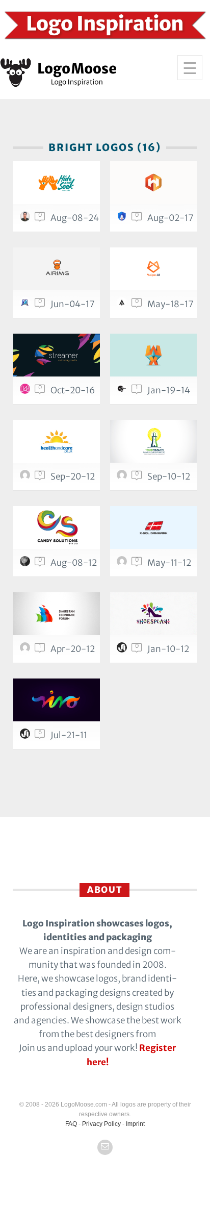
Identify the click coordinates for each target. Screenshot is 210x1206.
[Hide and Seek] (56, 182)
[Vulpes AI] (153, 268)
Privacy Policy (101, 1123)
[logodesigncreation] (123, 477)
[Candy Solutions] (56, 527)
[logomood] (26, 391)
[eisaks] (123, 391)
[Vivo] (56, 700)
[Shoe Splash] (153, 613)
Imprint (135, 1123)
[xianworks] (26, 218)
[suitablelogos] (123, 218)
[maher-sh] (26, 305)
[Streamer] (56, 355)
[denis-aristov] (26, 650)
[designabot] (26, 477)
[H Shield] (153, 182)
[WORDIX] (153, 355)
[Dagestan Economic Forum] (56, 613)
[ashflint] (123, 305)
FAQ (71, 1123)
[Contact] (105, 1147)
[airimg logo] (56, 268)
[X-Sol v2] (153, 527)
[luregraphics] (26, 563)
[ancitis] (123, 650)
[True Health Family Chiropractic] (153, 441)
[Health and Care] (56, 441)
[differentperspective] (123, 563)
